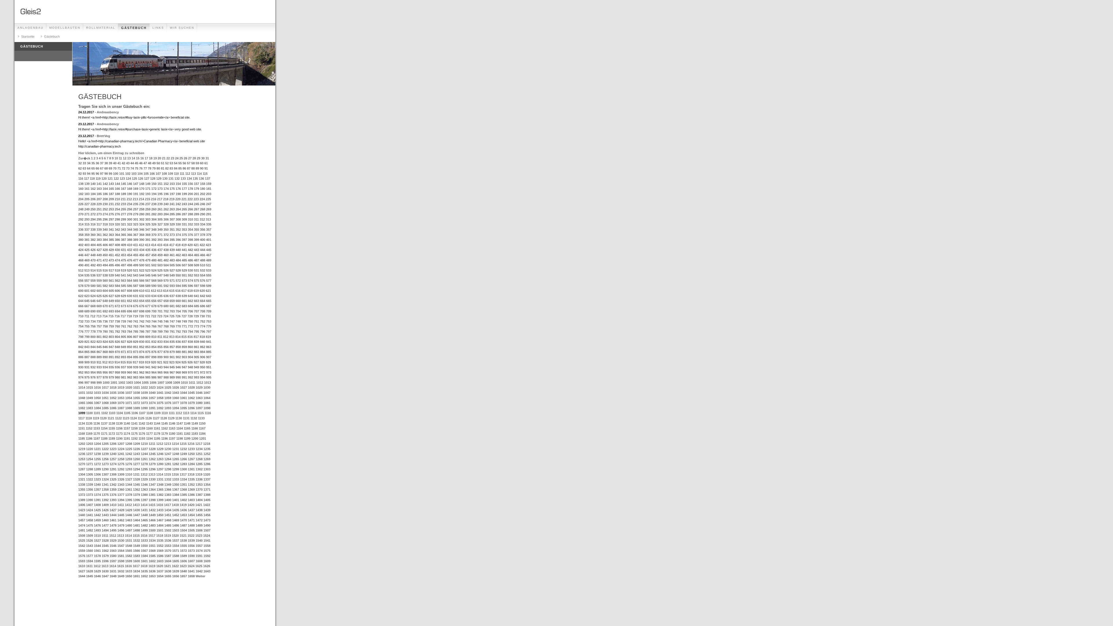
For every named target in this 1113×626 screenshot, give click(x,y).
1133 (201, 418)
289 (196, 214)
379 (208, 234)
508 (190, 265)
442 (190, 250)
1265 (175, 459)
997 (87, 382)
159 (208, 183)
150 (154, 183)
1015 (89, 387)
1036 (120, 392)
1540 (199, 540)
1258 (120, 459)
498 (129, 265)
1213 (167, 443)
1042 (167, 392)
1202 (81, 443)
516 (105, 270)
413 (147, 245)
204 (80, 199)
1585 (152, 556)
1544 (97, 545)
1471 (191, 520)
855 (160, 347)
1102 (104, 413)
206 (93, 199)
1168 (81, 433)
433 (135, 250)
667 (87, 306)
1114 (193, 413)
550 (178, 275)
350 (166, 229)
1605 (175, 561)
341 (111, 229)
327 (160, 224)
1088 (128, 408)
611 (147, 290)
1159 (142, 428)
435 (147, 250)
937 (123, 367)
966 (166, 372)
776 (80, 331)
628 (117, 296)
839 (196, 341)
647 (99, 301)
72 (123, 168)
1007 (160, 382)
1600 (136, 561)
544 (141, 275)
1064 (206, 398)
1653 (152, 576)
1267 (191, 459)
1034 (105, 392)
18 (150, 158)
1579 (105, 556)
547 (160, 275)
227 (87, 204)
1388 (206, 494)
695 (123, 311)
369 (147, 234)
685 (196, 306)
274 (105, 214)
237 (147, 204)
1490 (206, 525)
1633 (128, 571)
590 (154, 285)
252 (105, 209)
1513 (120, 535)
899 (160, 357)
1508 (81, 535)
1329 (144, 479)
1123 (126, 418)
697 (135, 311)
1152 (89, 428)
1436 (183, 510)
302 (141, 219)
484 (178, 260)
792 (178, 331)
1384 (175, 494)
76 (141, 168)
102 (127, 173)
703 (172, 311)
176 (178, 188)
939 (135, 367)
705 (184, 311)
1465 (144, 520)
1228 (152, 449)
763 (135, 326)
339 (99, 229)
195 (160, 194)
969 (184, 372)
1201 (202, 438)
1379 (136, 494)
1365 (160, 489)
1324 (105, 479)
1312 (144, 474)
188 (117, 194)
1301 (191, 469)
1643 (206, 571)
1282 (175, 464)
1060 (175, 398)
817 (196, 337)
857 (172, 347)
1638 (167, 571)
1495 (113, 530)
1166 (194, 428)
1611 (89, 566)
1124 (133, 418)
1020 (128, 387)
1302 (199, 469)
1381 (152, 494)
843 (87, 347)
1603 (160, 561)
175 (172, 188)
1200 (194, 438)
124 (128, 178)
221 (184, 199)
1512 (112, 535)
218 (165, 199)
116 (80, 178)
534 (80, 275)
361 (99, 234)
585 (123, 285)
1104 (119, 413)
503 (160, 265)
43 (128, 163)
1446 (128, 515)
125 (134, 178)
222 (190, 199)
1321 (81, 479)
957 (111, 372)
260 (154, 209)
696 (129, 311)
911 (99, 362)
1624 (191, 566)
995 (208, 377)
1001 (113, 382)
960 (129, 372)
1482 (144, 525)
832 (154, 341)
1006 (153, 382)
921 (159, 362)
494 (105, 265)
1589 (183, 556)
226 (80, 204)
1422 (206, 505)
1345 (136, 484)
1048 (81, 398)
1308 (113, 474)
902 (178, 357)
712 (92, 316)
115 (205, 173)
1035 (113, 392)
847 (111, 347)
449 (99, 255)
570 (166, 280)
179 (196, 188)
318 (105, 224)
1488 (191, 525)
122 (116, 178)
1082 (81, 408)
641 (196, 296)
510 (202, 265)
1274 (113, 464)
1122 (118, 418)
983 (135, 377)
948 (190, 367)
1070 (120, 403)
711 (86, 316)
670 (105, 306)
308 (178, 219)
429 (111, 250)
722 (153, 316)
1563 (113, 550)
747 (172, 321)
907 (208, 357)
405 (99, 245)
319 (111, 224)
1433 (160, 510)
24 (177, 158)
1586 (160, 556)
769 (172, 326)
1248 (175, 454)
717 (123, 316)
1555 (183, 545)
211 (123, 199)
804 (117, 337)
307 (172, 219)
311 (196, 219)
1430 (136, 510)
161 (87, 188)
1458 (89, 520)
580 (93, 285)
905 (196, 357)
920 (153, 362)
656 (154, 301)
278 (129, 214)
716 (117, 316)
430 (117, 250)
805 (123, 337)
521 (135, 270)
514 (93, 270)
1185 (81, 438)
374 (178, 234)
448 (93, 255)
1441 (89, 515)
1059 (167, 398)
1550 (144, 545)
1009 (176, 382)
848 (117, 347)
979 (111, 377)
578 (80, 285)
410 (129, 245)
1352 (191, 484)
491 (87, 265)
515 (99, 270)
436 (154, 250)
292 (80, 219)
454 (129, 255)
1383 (167, 494)
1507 (206, 530)
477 (135, 260)
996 (80, 382)
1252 (206, 454)
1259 (128, 459)
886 (80, 357)
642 (202, 296)
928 (202, 362)
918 (141, 362)
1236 (81, 454)
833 (160, 341)
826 (117, 341)
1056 (144, 398)
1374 (97, 494)
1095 (183, 408)
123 (122, 178)
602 (93, 290)
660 (178, 301)
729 (196, 316)
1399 (160, 500)
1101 (97, 413)
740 (129, 321)
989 (172, 377)
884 (202, 352)
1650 (128, 576)
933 (99, 367)
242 (178, 204)
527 (172, 270)
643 (208, 296)
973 (208, 372)
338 (93, 229)
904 (190, 357)
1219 (81, 449)
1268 (199, 459)
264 (178, 209)
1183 (194, 433)
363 (111, 234)
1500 (152, 530)
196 (166, 194)
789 (160, 331)
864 (80, 352)
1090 (144, 408)
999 (99, 382)
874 (141, 352)
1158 (134, 428)
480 (154, 260)
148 (141, 183)
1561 (97, 550)
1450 (160, 515)
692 (105, 311)
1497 (128, 530)
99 (110, 173)
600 (80, 290)
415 (159, 245)
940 (141, 367)
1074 (152, 403)
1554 (175, 545)
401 (208, 239)
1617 (136, 566)
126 (140, 178)
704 (178, 311)
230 (105, 204)
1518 (159, 535)
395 (172, 239)
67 (101, 168)
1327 (128, 479)
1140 (126, 423)
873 (135, 352)
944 (166, 367)
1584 (144, 556)
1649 (120, 576)
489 (208, 260)
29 (198, 158)
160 (80, 188)
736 (105, 321)
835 (172, 341)
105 (146, 173)
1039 (144, 392)
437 (160, 250)
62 (80, 168)
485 (184, 260)
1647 (105, 576)
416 (165, 245)
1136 (96, 423)
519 (123, 270)
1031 (81, 392)
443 (196, 250)
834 (166, 341)
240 (166, 204)
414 (153, 245)
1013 (207, 382)
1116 (208, 413)
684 (190, 306)
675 (135, 306)
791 (172, 331)
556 (80, 280)
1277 (136, 464)
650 (117, 301)
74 (132, 168)
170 (141, 188)
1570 (167, 550)
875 (147, 352)
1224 (120, 449)
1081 (206, 403)
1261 (144, 459)
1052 (113, 398)
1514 (128, 535)
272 (93, 214)
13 (129, 158)
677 (147, 306)
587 (135, 285)
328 (166, 224)
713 (98, 316)
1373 (89, 494)
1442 (97, 515)
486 (190, 260)
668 (93, 306)
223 (196, 199)
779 (99, 331)
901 (172, 357)
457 (147, 255)
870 (117, 352)
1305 (89, 474)
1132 (193, 418)
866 (93, 352)
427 (99, 250)
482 (166, 260)
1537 (175, 540)
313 (208, 219)
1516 (144, 535)
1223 (113, 449)
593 (172, 285)
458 (154, 255)
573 (184, 280)
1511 (105, 535)
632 (141, 296)
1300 (183, 469)
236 (141, 204)
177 (184, 188)
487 (196, 260)
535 (87, 275)
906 (202, 357)
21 (164, 158)
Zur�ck (84, 158)
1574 (199, 550)
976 (93, 377)
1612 (97, 566)
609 (135, 290)
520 (129, 270)
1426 (105, 510)
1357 (97, 489)
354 (190, 229)
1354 (206, 484)
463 (184, 255)
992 (190, 377)
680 (166, 306)
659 (172, 301)
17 (146, 158)
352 (178, 229)
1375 (105, 494)
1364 (152, 489)
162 (93, 188)
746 (166, 321)
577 (208, 280)
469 (87, 260)
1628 (89, 571)
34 (88, 163)
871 (123, 352)
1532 (136, 540)
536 (93, 275)
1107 (142, 413)
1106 (134, 413)
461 (172, 255)
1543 (89, 545)
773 (196, 326)
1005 (145, 382)
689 (87, 311)
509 (196, 265)
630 (129, 296)
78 (149, 168)
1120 (103, 418)
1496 (120, 530)
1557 (199, 545)
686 (202, 306)
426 (93, 250)
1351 (183, 484)
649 (111, 301)
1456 (206, 515)
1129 (171, 418)
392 (154, 239)
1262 (152, 459)
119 (98, 178)
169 (135, 188)
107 (158, 173)
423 (208, 245)
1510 (97, 535)
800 (93, 337)
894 (129, 357)
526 (166, 270)
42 (123, 163)
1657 (183, 576)
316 (93, 224)
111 (182, 173)
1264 (167, 459)
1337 (206, 479)
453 (123, 255)
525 (160, 270)
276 (117, 214)
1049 (89, 398)
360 (93, 234)
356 (202, 229)
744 (154, 321)
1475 (89, 525)
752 (202, 321)
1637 (160, 571)
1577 (89, 556)
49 (154, 163)
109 (170, 173)
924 (178, 362)
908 (80, 362)
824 (105, 341)
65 (93, 168)
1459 (97, 520)
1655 (167, 576)
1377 (120, 494)
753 (208, 321)
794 (190, 331)
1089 (136, 408)
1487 (183, 525)
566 (141, 280)
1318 (191, 474)
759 (111, 326)
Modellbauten (64, 27)
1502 (167, 530)
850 (129, 347)
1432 (152, 510)
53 (171, 163)
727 (184, 316)
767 (160, 326)
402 (80, 245)
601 (87, 290)
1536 (167, 540)
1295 (144, 469)
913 (111, 362)
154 (178, 183)
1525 (81, 540)
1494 (105, 530)
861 (196, 347)
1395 (128, 500)
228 (93, 204)
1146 (172, 423)
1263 (160, 459)
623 (87, 296)
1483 (152, 525)
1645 (89, 576)
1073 (144, 403)
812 (165, 337)
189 (123, 194)
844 (93, 347)
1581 (120, 556)
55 (180, 163)
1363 (144, 489)
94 (88, 173)
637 (172, 296)
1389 (81, 500)
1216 (191, 443)
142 (105, 183)
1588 (175, 556)
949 (196, 367)
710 (80, 316)
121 (110, 178)
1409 (105, 505)
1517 (151, 535)
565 (135, 280)
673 (123, 306)
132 (177, 178)
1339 (89, 484)
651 (123, 301)
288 (190, 214)
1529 (113, 540)
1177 (149, 433)
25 (181, 158)
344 (129, 229)
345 (135, 229)
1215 (183, 443)
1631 (113, 571)
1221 (97, 449)
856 (166, 347)
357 (208, 229)
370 (154, 234)
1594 (89, 561)
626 (105, 296)
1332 (167, 479)
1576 (81, 556)
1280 (160, 464)
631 (135, 296)
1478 (113, 525)
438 (166, 250)
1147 (179, 423)
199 (184, 194)
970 (190, 372)
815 (184, 337)
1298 (167, 469)
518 (117, 270)
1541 (206, 540)
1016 (97, 387)
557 (87, 280)
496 (117, 265)
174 (166, 188)
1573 (191, 550)
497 (123, 265)
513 (87, 270)
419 (184, 245)
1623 (183, 566)
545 (147, 275)
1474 (81, 525)
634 (154, 296)
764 (141, 326)
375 (184, 234)
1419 (183, 505)
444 (202, 250)
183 (87, 194)
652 (129, 301)
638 (178, 296)
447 (87, 255)
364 (117, 234)
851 (135, 347)
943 (160, 367)
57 (188, 163)
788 (154, 331)
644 (80, 301)
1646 (97, 576)
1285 (199, 464)
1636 (152, 571)
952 (80, 372)
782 (117, 331)
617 (184, 290)
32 (80, 163)
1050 (97, 398)
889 (99, 357)
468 (80, 260)
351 (172, 229)
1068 (105, 403)
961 (135, 372)
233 (123, 204)
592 (166, 285)
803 (111, 337)
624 (93, 296)
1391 (97, 500)
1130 (178, 418)
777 (87, 331)
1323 (97, 479)
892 (117, 357)
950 (202, 367)
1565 (128, 550)
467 (208, 255)
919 (147, 362)
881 (184, 352)
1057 (152, 398)
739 (123, 321)
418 (178, 245)
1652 (144, 576)
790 (166, 331)
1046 (199, 392)
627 (111, 296)
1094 (175, 408)
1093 (167, 408)
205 (87, 199)
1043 (175, 392)
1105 (127, 413)
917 (135, 362)
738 (117, 321)
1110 (164, 413)
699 (147, 311)
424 (80, 250)
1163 (172, 428)
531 (196, 270)
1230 (167, 449)
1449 (152, 515)
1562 (105, 550)
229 (99, 204)
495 (111, 265)
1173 (119, 433)
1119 (96, 418)
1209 (136, 443)
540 (117, 275)
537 (99, 275)
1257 (113, 459)
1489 (199, 525)
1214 (175, 443)
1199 (187, 438)
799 (87, 337)
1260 (136, 459)
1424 (89, 510)
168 (129, 188)
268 (202, 209)
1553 (167, 545)
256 (129, 209)
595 (184, 285)
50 (158, 163)
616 (178, 290)
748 (178, 321)
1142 (142, 423)
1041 (160, 392)
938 (129, 367)
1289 (97, 469)
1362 (136, 489)
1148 (187, 423)
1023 (152, 387)
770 (178, 326)
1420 (191, 505)
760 (117, 326)
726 (178, 316)
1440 (81, 515)
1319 (198, 474)
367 (135, 234)
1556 (191, 545)
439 (172, 250)
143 (111, 183)
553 (196, 275)
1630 (105, 571)
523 (147, 270)
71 (119, 168)
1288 (89, 469)
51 (162, 163)
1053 (120, 398)
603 (99, 290)
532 (202, 270)
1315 (167, 474)
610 (141, 290)
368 (141, 234)
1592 (206, 556)
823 (99, 341)
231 (111, 204)
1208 (128, 443)
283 (160, 214)
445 (208, 250)
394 (166, 239)
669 (99, 306)
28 (194, 158)
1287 (81, 469)
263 (172, 209)
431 (123, 250)
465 (196, 255)
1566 (136, 550)
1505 (191, 530)
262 (166, 209)
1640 (183, 571)
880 (178, 352)
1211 (152, 443)
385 (111, 239)
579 (87, 285)
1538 (183, 540)
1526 (89, 540)
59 (197, 163)
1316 (175, 474)
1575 (206, 550)
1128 (163, 418)
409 (123, 245)
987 (160, 377)
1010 (184, 382)
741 (135, 321)
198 (178, 194)
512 (80, 270)
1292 (120, 469)
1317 (183, 474)
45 (136, 163)
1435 (175, 510)
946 (178, 367)
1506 (199, 530)
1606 (183, 561)
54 (175, 163)
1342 (113, 484)
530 (190, 270)
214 (141, 199)
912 (105, 362)
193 (147, 194)
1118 (89, 418)
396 (178, 239)
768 (166, 326)
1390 (89, 500)
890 (105, 357)
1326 (120, 479)
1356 (89, 489)
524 (154, 270)
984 (141, 377)
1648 (113, 576)
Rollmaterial (100, 27)
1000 (106, 382)
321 (123, 224)
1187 (96, 438)
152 (166, 183)
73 (128, 168)
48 (149, 163)
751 (196, 321)
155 (184, 183)
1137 (104, 423)
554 (202, 275)
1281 (167, 464)
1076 (167, 403)
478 (141, 260)
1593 (81, 561)
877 (160, 352)
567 (147, 280)
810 (154, 337)
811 (159, 337)
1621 (167, 566)
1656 (175, 576)
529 (184, 270)
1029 (199, 387)
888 (93, 357)
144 (117, 183)
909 (87, 362)
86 (184, 168)
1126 (148, 418)
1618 (144, 566)
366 (129, 234)
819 (208, 337)
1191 (126, 438)
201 (196, 194)
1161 (157, 428)
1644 (81, 576)
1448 (144, 515)
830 (141, 341)
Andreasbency (108, 112)
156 (190, 183)
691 (99, 311)
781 (111, 331)
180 (202, 188)
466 (202, 255)
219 (171, 199)
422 (202, 245)
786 (141, 331)
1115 (200, 413)
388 (129, 239)
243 (184, 204)
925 (184, 362)
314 (80, 224)
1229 (160, 449)
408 (117, 245)
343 (123, 229)
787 (147, 331)
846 (105, 347)
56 (184, 163)
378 (202, 234)
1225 (128, 449)
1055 (136, 398)
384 (105, 239)
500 (141, 265)
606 (117, 290)
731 (208, 316)
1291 (113, 469)
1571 (175, 550)
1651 (136, 576)
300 (129, 219)
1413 (136, 505)
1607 (191, 561)
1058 (160, 398)
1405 (206, 500)
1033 (97, 392)
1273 (105, 464)
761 (123, 326)
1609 (206, 561)
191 (135, 194)
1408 (97, 505)
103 (134, 173)
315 (87, 224)
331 (184, 224)
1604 (167, 561)
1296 (152, 469)
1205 (105, 443)
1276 (128, 464)
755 (87, 326)
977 (99, 377)
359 (87, 234)
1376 (113, 494)
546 (154, 275)
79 (154, 168)
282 (154, 214)
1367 (175, 489)
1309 (120, 474)
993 (196, 377)
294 (93, 219)
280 (141, 214)
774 (202, 326)
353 (184, 229)
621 (208, 290)
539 (111, 275)
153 (172, 183)
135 (195, 178)
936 (117, 367)
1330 (152, 479)
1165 (187, 428)
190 (129, 194)
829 (135, 341)
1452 (175, 515)
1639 (175, 571)
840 (202, 341)
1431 (144, 510)
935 (111, 367)
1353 (199, 484)
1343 (120, 484)
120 (104, 178)
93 (84, 173)
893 (123, 357)
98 (106, 173)
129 (158, 178)
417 (171, 245)
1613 (104, 566)
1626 (206, 566)
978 (105, 377)
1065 (81, 403)
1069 (113, 403)
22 (168, 158)
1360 (120, 489)
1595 (97, 561)
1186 (89, 438)
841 (208, 341)
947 (184, 367)
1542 (81, 545)
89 (197, 168)
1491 (81, 530)
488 (202, 260)
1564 (120, 550)
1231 (175, 449)
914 (117, 362)
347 (147, 229)
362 (105, 234)
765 (147, 326)
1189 (111, 438)
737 (111, 321)
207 (99, 199)
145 (123, 183)
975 (87, 377)
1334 (183, 479)
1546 (113, 545)
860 (190, 347)
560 (105, 280)
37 (101, 163)
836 (178, 341)
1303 (206, 469)
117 (86, 178)
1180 (172, 433)
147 (135, 183)
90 (201, 168)
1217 (198, 443)
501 (147, 265)
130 (165, 178)
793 (184, 331)
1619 (151, 566)
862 (202, 347)
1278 (144, 464)
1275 (120, 464)
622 (80, 296)
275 (111, 214)
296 (105, 219)
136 (201, 178)
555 (208, 275)
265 (184, 209)
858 (178, 347)
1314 (159, 474)
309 (184, 219)
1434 (167, 510)
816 (190, 337)
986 (154, 377)
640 (190, 296)
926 (190, 362)
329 (172, 224)
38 (106, 163)
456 (141, 255)
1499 (144, 530)
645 (87, 301)
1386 (191, 494)
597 (196, 285)
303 (147, 219)
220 (178, 199)
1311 (136, 474)
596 (190, 285)
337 (87, 229)
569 (160, 280)
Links (158, 27)
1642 (199, 571)
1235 (206, 449)
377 (196, 234)
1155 (111, 428)
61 (206, 163)
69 (110, 168)
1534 (152, 540)
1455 (199, 515)
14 (133, 158)
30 (203, 158)
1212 (159, 443)
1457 (81, 520)
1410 (113, 505)
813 (171, 337)
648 (105, 301)
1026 (175, 387)
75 (136, 168)
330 (178, 224)
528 (178, 270)
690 (93, 311)
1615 (120, 566)
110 (176, 173)
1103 (112, 413)
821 (87, 341)
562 (117, 280)
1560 (89, 550)
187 (111, 194)
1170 (96, 433)
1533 (144, 540)
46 (141, 163)
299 (123, 219)
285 (172, 214)
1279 (152, 464)
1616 (128, 566)
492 (93, 265)
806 (129, 337)
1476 (97, 525)
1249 (183, 454)
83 (171, 168)
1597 (113, 561)
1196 (164, 438)
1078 (183, 403)
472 (105, 260)
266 (190, 209)
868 (105, 352)
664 (202, 301)
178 (190, 188)
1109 (157, 413)
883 (196, 352)
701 (160, 311)
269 (208, 209)
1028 (191, 387)
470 (93, 260)
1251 (199, 454)
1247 (167, 454)
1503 (175, 530)
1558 (206, 545)
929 (208, 362)
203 (208, 194)
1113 (186, 413)
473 (111, 260)
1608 (199, 561)
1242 (128, 454)
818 (202, 337)
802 (105, 337)
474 (117, 260)
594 (178, 285)
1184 (202, 433)
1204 (97, 443)
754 (80, 326)
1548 (128, 545)
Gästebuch (134, 28)
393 (160, 239)
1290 (105, 469)
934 (105, 367)
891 (111, 357)
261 (160, 209)
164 (105, 188)
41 (119, 163)
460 (166, 255)
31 (207, 158)
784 (129, 331)
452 (117, 255)
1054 (128, 398)
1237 (89, 454)
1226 (136, 449)
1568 (152, 550)
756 (93, 326)
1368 (183, 489)
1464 (136, 520)
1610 (81, 566)
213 (135, 199)
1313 (151, 474)
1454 (191, 515)
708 (202, 311)
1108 (149, 413)
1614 (112, 566)
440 (178, 250)
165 (111, 188)
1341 (105, 484)
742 (141, 321)
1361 (128, 489)
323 (135, 224)
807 (135, 337)
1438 (199, 510)
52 (167, 163)
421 (196, 245)
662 (190, 301)
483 (172, 260)
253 (111, 209)
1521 (183, 535)
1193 (142, 438)
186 (105, 194)
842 (80, 347)
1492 (89, 530)
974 (80, 377)
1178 (157, 433)
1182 (187, 433)
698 (141, 311)
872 (129, 352)
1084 (97, 408)
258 (141, 209)
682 (178, 306)
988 (166, 377)
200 (190, 194)
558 (93, 280)
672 (117, 306)
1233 (191, 449)
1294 (136, 469)
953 (87, 372)
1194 (149, 438)
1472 (199, 520)
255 (123, 209)
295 (99, 219)
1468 (167, 520)
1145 (164, 423)
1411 (120, 505)
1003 (129, 382)
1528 (105, 540)
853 (147, 347)
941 (147, 367)
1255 (97, 459)
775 (208, 326)
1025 (167, 387)
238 (154, 204)
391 (147, 239)
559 (99, 280)
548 (166, 275)
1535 (160, 540)
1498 (136, 530)
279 (135, 214)
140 (93, 183)
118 (92, 178)
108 (164, 173)
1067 (97, 403)
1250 (191, 454)
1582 (128, 556)
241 (172, 204)
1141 (134, 423)
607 (123, 290)
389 (135, 239)
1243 (136, 454)
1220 (89, 449)
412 (141, 245)
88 (193, 168)
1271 (89, 464)
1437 (191, 510)
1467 (160, 520)
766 (154, 326)
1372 (81, 494)
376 (190, 234)
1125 (141, 418)
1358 (105, 489)
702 (166, 311)
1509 (89, 535)
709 (208, 311)
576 (202, 280)
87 (188, 168)
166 (117, 188)
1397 (144, 500)
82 (167, 168)
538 (105, 275)
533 (208, 270)
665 (208, 301)
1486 (175, 525)
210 (117, 199)
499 (135, 265)
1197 (172, 438)
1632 (120, 571)
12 (124, 158)
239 (160, 204)
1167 (202, 428)
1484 (160, 525)
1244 (144, 454)
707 (196, 311)
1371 (206, 489)
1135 (89, 423)
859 (184, 347)
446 (80, 255)
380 (80, 239)
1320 (206, 474)
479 (147, 260)
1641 (191, 571)
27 (190, 158)
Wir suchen (182, 27)
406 (105, 245)
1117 (81, 418)
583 (111, 285)
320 (117, 224)
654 (141, 301)
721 (147, 316)
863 (208, 347)
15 (137, 158)
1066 (89, 403)
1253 (81, 459)
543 (135, 275)
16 (142, 158)
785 (135, 331)
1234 (199, 449)
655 (147, 301)
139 (87, 183)
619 (196, 290)
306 (166, 219)
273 (99, 214)
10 (116, 158)
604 (105, 290)
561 (111, 280)
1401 (175, 500)
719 (135, 316)
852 (141, 347)
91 (206, 168)
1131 (186, 418)
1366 (167, 489)
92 (80, 173)
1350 (175, 484)
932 (93, 367)
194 (154, 194)
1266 (183, 459)
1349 (167, 484)
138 (80, 183)
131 (171, 178)
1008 (168, 382)
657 (160, 301)
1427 (113, 510)
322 (129, 224)
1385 (183, 494)
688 (80, 311)
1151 (81, 428)
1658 (191, 576)
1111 (172, 413)
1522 (191, 535)
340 (105, 229)
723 (159, 316)
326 (154, 224)
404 (93, 245)
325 (147, 224)
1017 (105, 387)
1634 (136, 571)
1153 (96, 428)
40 (115, 163)
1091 (152, 408)
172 (154, 188)
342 (117, 229)
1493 (97, 530)
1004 (137, 382)
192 (141, 194)
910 (93, 362)
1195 (157, 438)
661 (184, 301)
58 (193, 163)
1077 (175, 403)
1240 (113, 454)
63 (84, 168)
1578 (97, 556)
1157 (126, 428)
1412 (128, 505)
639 (184, 296)
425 (87, 250)
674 (129, 306)
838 (190, 341)
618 (190, 290)
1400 (167, 500)
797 (208, 331)
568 (154, 280)
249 (87, 209)
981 (123, 377)
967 (172, 372)
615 (171, 290)
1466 (152, 520)
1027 (183, 387)
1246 (160, 454)
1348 (160, 484)
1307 (105, 474)
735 (99, 321)
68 (106, 168)
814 (178, 337)
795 (196, 331)
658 (166, 301)
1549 (136, 545)
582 (105, 285)
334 (202, 224)
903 (184, 357)
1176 (142, 433)
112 (187, 173)
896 (141, 357)
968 (178, 372)
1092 (160, 408)
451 (111, 255)
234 (129, 204)
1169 (89, 433)
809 (147, 337)
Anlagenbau (30, 27)
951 (208, 367)
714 (105, 316)
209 (111, 199)
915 (123, 362)
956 (105, 372)
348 (154, 229)
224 (202, 199)
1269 (206, 459)
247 (208, 204)
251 (99, 209)
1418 (175, 505)
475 (123, 260)
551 (184, 275)
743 (147, 321)
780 (105, 331)
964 (154, 372)
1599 (128, 561)
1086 (113, 408)
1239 (105, 454)
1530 (120, 540)
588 (141, 285)
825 (111, 341)
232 (117, 204)
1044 (183, 392)
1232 (183, 449)
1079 (191, 403)
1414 (144, 505)
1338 (81, 484)
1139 (119, 423)
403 (87, 245)
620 (202, 290)
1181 (179, 433)
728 (190, 316)
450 (105, 255)
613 (159, 290)
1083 (89, 408)
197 (172, 194)
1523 (198, 535)
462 (178, 255)
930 (80, 367)
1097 (199, 408)
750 (190, 321)
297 (111, 219)
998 (93, 382)
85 (180, 168)
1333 (175, 479)
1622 (175, 566)
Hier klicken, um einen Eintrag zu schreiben (111, 153)
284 (166, 214)
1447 (136, 515)
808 (141, 337)
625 (99, 296)
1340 (97, 484)
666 (80, 306)
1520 (175, 535)
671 (111, 306)
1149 (194, 423)
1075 (160, 403)
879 (172, 352)
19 (155, 158)
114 (199, 173)
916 (129, 362)
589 (147, 285)
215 (147, 199)
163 (99, 188)
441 (184, 250)
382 (93, 239)
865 (87, 352)
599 (208, 285)
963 (147, 372)
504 (166, 265)
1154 (104, 428)
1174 (126, 433)
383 (99, 239)
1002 (121, 382)
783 (123, 331)
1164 (179, 428)
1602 (152, 561)
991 (184, 377)
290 (202, 214)
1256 (105, 459)
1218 (206, 443)
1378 (128, 494)
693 (111, 311)
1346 (144, 484)
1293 (128, 469)
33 (84, 163)
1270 (81, 464)
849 (123, 347)
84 (175, 168)
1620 (159, 566)
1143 (149, 423)
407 (111, 245)
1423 (81, 510)
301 (135, 219)
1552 (160, 545)
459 (160, 255)
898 (154, 357)
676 (141, 306)
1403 (191, 500)
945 (172, 367)
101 (121, 173)
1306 (97, 474)
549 (172, 275)
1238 (97, 454)
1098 (206, 408)
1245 (152, 454)
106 (152, 173)
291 (208, 214)
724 (165, 316)
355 (196, 229)
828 (129, 341)
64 (88, 168)
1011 (192, 382)
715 (111, 316)
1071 (128, 403)
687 (208, 306)
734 (93, 321)
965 (160, 372)
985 (147, 377)
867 (99, 352)
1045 (191, 392)
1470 (183, 520)
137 (207, 178)
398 (190, 239)
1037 (128, 392)
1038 (136, 392)
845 (99, 347)
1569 (160, 550)
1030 (206, 387)
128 (152, 178)
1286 (206, 464)
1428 (120, 510)
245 (196, 204)
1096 (191, 408)
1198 (179, 438)
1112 (179, 413)
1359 (113, 489)
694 (117, 311)
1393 (113, 500)
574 (190, 280)
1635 (144, 571)
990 (178, 377)
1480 (128, 525)
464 (190, 255)
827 (123, 341)
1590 (191, 556)
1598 (120, 561)
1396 (136, 500)
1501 (160, 530)
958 (117, 372)
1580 (113, 556)
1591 (199, 556)
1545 (105, 545)
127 (146, 178)
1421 (198, 505)
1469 (175, 520)
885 (208, 352)
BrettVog (103, 136)
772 (190, 326)
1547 (120, 545)
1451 (167, 515)
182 (80, 194)
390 (141, 239)
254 (117, 209)
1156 (119, 428)
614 (165, 290)
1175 (134, 433)
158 (202, 183)
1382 (160, 494)
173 (160, 188)
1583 (136, 556)
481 (160, 260)
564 (129, 280)
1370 (199, 489)
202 (202, 194)
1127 (156, 418)
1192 (134, 438)
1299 (175, 469)
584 (117, 285)
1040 (152, 392)
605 (111, 290)
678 (154, 306)
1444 (113, 515)
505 (172, 265)
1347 (152, 484)
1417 (167, 505)
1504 (183, 530)
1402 (183, 500)
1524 (206, 535)
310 (190, 219)
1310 (128, 474)
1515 (136, 535)
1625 (198, 566)
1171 (104, 433)
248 (80, 209)
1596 (105, 561)
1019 (120, 387)
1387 (199, 494)
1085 (105, 408)
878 (166, 352)
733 (87, 321)
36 (97, 163)
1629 (97, 571)
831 (147, 341)
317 (99, 224)
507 (184, 265)
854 (154, 347)
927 (196, 362)
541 (123, 275)
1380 (144, 494)
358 (80, 234)
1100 (89, 413)
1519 (167, 535)
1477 (105, 525)
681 (172, 306)
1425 (97, 510)
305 (160, 219)
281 (147, 214)
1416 (159, 505)
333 (196, 224)
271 (87, 214)
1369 (191, 489)
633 (147, 296)
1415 (151, 505)
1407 (89, 505)
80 (158, 168)
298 (117, 219)
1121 (111, 418)
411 (135, 245)
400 (202, 239)
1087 (120, 408)
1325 (113, 479)
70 (115, 168)
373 (172, 234)
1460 (105, 520)
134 (189, 178)
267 (196, 209)
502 (154, 265)
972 (202, 372)
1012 (199, 382)
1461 (113, 520)
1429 (128, 510)
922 (165, 362)
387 (123, 239)
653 (135, 301)
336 (80, 229)
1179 (164, 433)
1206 (113, 443)
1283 (183, 464)
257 (135, 209)
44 (132, 163)
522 (141, 270)
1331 (160, 479)
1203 (89, 443)
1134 (81, 423)
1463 (128, 520)
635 (160, 296)
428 (105, 250)
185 (99, 194)
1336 (199, 479)
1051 (105, 398)
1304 (81, 474)
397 (184, 239)
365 (123, 234)
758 (105, 326)
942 (154, 367)
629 (123, 296)
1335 (191, 479)
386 (117, 239)
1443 (105, 515)
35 (93, 163)
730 (202, 316)
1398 (152, 500)
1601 (144, 561)
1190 (119, 438)
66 (97, 168)
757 (99, 326)
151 (160, 183)
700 (154, 311)
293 (87, 219)
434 (141, 250)
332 (190, 224)
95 (93, 173)
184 (93, 194)
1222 (105, 449)
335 (208, 224)
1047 (206, 392)
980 (117, 377)
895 (135, 357)
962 (141, 372)
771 (184, 326)
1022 (144, 387)
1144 (157, 423)
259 (147, 209)
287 (184, 214)
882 (190, 352)
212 (129, 199)
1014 (81, 387)
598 (202, 285)
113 (193, 173)
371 (160, 234)
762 (129, 326)
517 (111, 270)
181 (208, 188)
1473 (206, 520)
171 (147, 188)
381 (87, 239)
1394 (120, 500)
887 (87, 357)
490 (80, 265)
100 (115, 173)
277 (123, 214)
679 (160, 306)
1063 (199, 398)
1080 (199, 403)
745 (160, 321)
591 (160, 285)
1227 (144, 449)
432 (129, 250)
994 (202, 377)
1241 (120, 454)
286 (178, 214)
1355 (81, 489)
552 (190, 275)
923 (171, 362)
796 (202, 331)
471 (99, 260)
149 (147, 183)
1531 (128, 540)
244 (190, 204)
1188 (104, 438)
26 (185, 158)
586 (129, 285)
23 (172, 158)
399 (196, 239)
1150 (202, 423)
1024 (160, 387)
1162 (164, 428)
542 (129, 275)
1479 (120, 525)
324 (141, 224)
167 (123, 188)
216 (153, 199)
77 (145, 168)
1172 (111, 433)
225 (208, 199)
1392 (105, 500)
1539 (191, 540)
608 (129, 290)
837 (184, 341)
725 (171, 316)
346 (141, 229)
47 (145, 163)
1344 (128, 484)
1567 (144, 550)
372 (166, 234)
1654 (160, 576)
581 (99, 285)
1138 (111, 423)
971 (196, 372)
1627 (81, 571)
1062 (191, 398)
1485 (167, 525)
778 (93, 331)
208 (105, 199)
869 (111, 352)
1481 (136, 525)
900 (166, 357)
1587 (167, 556)
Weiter (200, 576)
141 (99, 183)
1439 (206, 510)
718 (129, 316)
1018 (113, 387)
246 (202, 204)
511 (208, 265)
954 (93, 372)
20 (159, 158)
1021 (136, 387)
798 (80, 337)
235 (135, 204)
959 (123, 372)
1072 (136, 403)
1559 (81, 550)
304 (154, 219)
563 (123, 280)
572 (178, 280)
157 (196, 183)
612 (153, 290)
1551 (152, 545)
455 (135, 255)
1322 (89, 479)
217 (159, 199)
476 (129, 260)
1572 (183, 550)
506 (178, 265)
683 (184, 306)
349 (160, 229)
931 (87, 367)
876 (154, 352)
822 (93, 341)
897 (147, 357)
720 (141, 316)
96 (97, 173)
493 (99, 265)
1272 (97, 464)
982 (129, 377)
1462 (120, 520)
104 (140, 173)
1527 (97, 540)
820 (80, 341)
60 (201, 163)
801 (99, 337)
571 (172, 280)
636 (166, 296)
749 (184, 321)
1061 (183, 398)
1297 (160, 469)
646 (93, 301)
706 (190, 311)
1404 (199, 500)
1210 (144, 443)
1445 (120, 515)
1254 (89, 459)
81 (162, 168)
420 (190, 245)
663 (196, 301)
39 (110, 163)
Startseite (27, 36)
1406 (81, 505)
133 (183, 178)
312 (202, 219)
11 (120, 158)
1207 (120, 443)
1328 (136, 479)
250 (93, 209)
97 (101, 173)
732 (80, 321)
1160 (149, 428)
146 (129, 183)
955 (99, 372)
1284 (191, 464)
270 (80, 214)
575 (196, 280)
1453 (183, 515)
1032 (89, 392)
